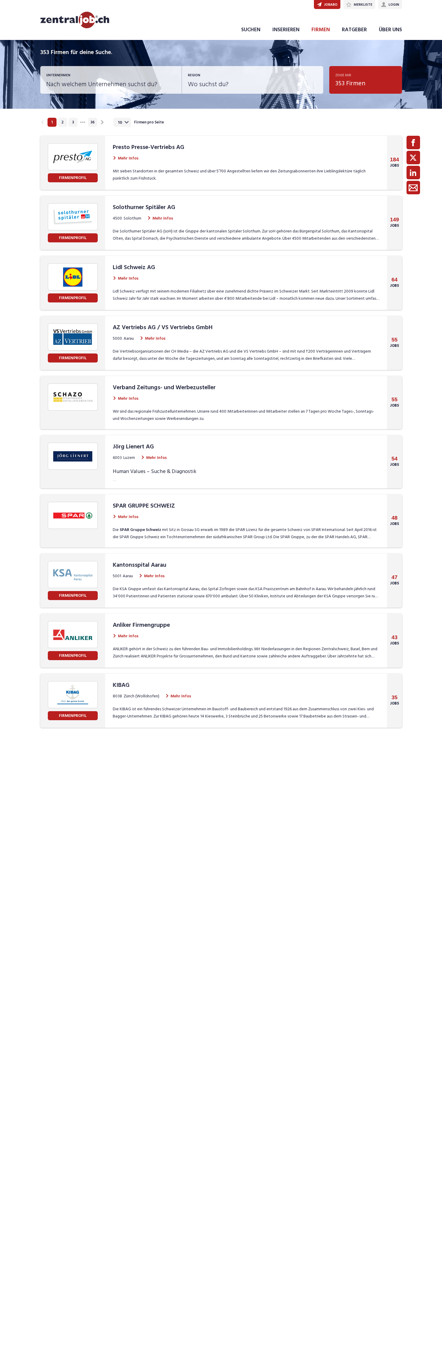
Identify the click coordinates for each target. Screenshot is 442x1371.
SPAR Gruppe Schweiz (140, 529)
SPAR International (328, 529)
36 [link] (93, 122)
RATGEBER (354, 29)
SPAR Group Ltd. (257, 536)
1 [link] (52, 122)
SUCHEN (250, 29)
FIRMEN (321, 29)
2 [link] (62, 122)
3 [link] (73, 122)
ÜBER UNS (390, 29)
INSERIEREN (285, 29)
